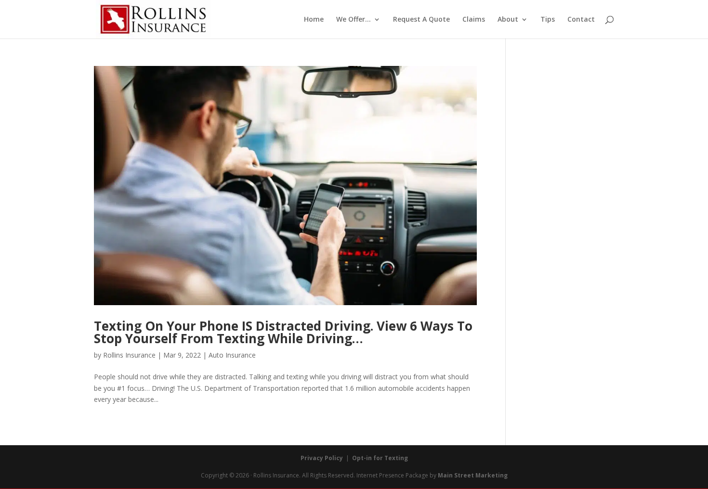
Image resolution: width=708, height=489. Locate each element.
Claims (473, 20)
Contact (581, 20)
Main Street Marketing (473, 475)
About (508, 20)
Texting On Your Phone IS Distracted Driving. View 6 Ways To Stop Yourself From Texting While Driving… (283, 332)
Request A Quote (421, 20)
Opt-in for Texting (380, 458)
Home (314, 20)
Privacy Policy (322, 458)
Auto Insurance (232, 355)
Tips (547, 20)
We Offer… (353, 20)
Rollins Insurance (129, 355)
